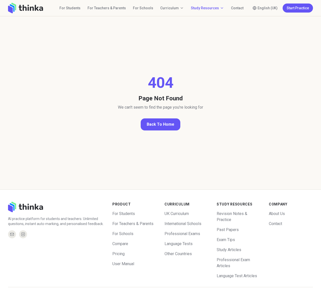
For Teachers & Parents (107, 8)
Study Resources (205, 8)
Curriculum (169, 8)
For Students (70, 8)
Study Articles (229, 249)
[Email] (12, 234)
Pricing (118, 253)
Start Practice (298, 8)
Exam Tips (226, 239)
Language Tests (179, 243)
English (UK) (268, 8)
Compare (120, 243)
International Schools (183, 223)
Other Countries (178, 253)
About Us (277, 213)
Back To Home (160, 124)
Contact (237, 8)
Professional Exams (182, 233)
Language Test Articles (237, 275)
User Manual (123, 263)
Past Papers (228, 229)
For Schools (143, 8)
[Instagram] (23, 234)
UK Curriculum (177, 213)
